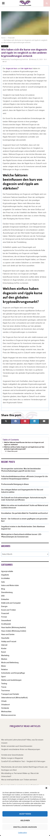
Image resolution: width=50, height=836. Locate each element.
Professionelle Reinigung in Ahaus (15, 484)
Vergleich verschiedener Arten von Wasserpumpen (20, 749)
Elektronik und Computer (11, 603)
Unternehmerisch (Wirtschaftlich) (14, 698)
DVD (2, 596)
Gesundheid (6, 620)
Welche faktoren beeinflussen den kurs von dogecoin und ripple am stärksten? (24, 443)
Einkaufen (5, 599)
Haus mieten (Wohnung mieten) (13, 631)
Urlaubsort (5, 705)
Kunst (3, 652)
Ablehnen (25, 820)
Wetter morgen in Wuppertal (12, 758)
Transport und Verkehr (10, 694)
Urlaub (3, 701)
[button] (46, 788)
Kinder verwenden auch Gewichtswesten (16, 746)
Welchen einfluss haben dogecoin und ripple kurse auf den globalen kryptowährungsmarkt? (24, 448)
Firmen (4, 617)
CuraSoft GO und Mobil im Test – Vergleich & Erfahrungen (23, 761)
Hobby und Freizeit (8, 641)
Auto (3, 582)
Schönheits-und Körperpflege (13, 673)
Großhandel (6, 624)
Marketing (5, 655)
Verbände (5, 708)
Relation (4, 669)
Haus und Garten (7, 634)
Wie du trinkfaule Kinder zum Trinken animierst (19, 780)
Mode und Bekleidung (10, 662)
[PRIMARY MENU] (3, 3)
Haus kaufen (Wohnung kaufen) (13, 627)
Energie (4, 606)
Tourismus (5, 690)
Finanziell (5, 46)
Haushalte (5, 638)
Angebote (5, 575)
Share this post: (12, 451)
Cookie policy (22, 832)
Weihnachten (6, 712)
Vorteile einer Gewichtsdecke (12, 755)
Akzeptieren (25, 814)
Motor (3, 666)
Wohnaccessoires (8, 715)
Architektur (5, 578)
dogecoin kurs (11, 68)
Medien (4, 659)
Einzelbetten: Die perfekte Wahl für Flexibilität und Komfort (24, 513)
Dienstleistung (7, 592)
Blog (3, 589)
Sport (3, 677)
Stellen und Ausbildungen (11, 680)
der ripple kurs (26, 68)
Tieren (3, 687)
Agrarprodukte (7, 571)
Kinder (4, 648)
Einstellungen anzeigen (25, 827)
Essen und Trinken (8, 610)
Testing (4, 684)
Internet (4, 645)
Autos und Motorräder (10, 585)
